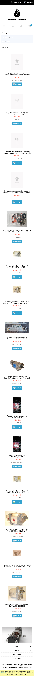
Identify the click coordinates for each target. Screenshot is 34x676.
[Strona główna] (17, 14)
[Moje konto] (21, 26)
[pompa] (17, 635)
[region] (17, 635)
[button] (4, 26)
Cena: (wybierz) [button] (6, 41)
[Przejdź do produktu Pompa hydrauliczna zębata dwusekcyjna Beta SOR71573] (17, 328)
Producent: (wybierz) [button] (7, 37)
